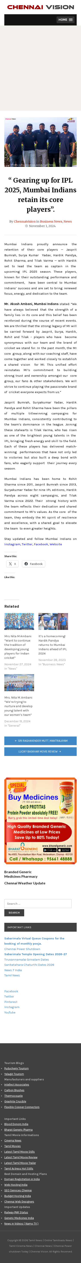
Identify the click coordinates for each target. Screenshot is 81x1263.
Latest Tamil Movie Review (20, 1157)
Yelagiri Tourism (14, 1074)
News (68, 221)
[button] (66, 19)
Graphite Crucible (15, 1101)
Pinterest (10, 1002)
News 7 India (13, 970)
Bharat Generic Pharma (18, 1129)
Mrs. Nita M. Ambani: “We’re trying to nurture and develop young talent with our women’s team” (18, 706)
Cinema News (12, 1140)
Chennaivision (25, 221)
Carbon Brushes (14, 1090)
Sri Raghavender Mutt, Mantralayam (43, 740)
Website (56, 544)
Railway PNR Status (16, 1212)
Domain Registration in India (22, 1179)
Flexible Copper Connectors (22, 1107)
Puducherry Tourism (16, 1068)
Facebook (41, 544)
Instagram (12, 544)
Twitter (27, 544)
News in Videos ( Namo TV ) (21, 1223)
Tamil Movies (12, 1146)
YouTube (9, 1012)
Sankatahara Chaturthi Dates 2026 (29, 965)
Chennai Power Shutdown (22, 949)
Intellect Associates (16, 1084)
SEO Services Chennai (18, 1190)
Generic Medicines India (19, 1218)
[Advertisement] (40, 68)
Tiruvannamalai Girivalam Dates (26, 959)
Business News (51, 221)
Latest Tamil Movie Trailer (20, 1163)
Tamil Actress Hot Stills (18, 1168)
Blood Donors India (16, 1124)
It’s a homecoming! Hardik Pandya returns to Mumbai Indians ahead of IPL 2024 (52, 644)
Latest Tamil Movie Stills (19, 1151)
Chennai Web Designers (19, 1201)
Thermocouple (13, 1095)
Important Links (19, 927)
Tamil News (12, 975)
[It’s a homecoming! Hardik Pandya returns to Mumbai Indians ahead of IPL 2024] (53, 621)
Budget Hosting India (17, 1196)
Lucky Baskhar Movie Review (38, 751)
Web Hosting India (15, 1184)
